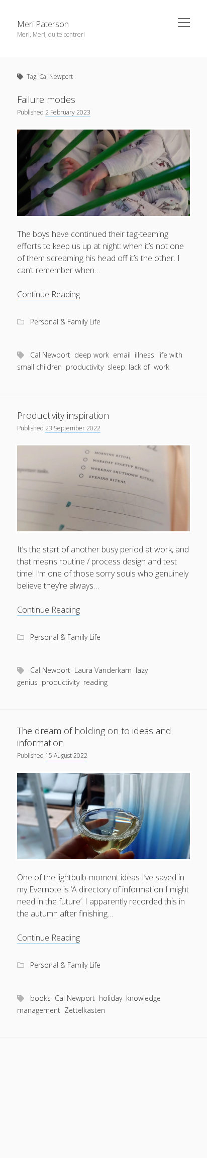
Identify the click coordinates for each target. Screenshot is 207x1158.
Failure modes (46, 99)
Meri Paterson (43, 24)
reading (95, 682)
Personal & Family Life (65, 321)
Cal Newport (50, 355)
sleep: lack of (129, 367)
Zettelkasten (84, 1010)
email (122, 355)
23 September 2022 (72, 428)
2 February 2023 (67, 112)
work (161, 367)
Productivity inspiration (63, 415)
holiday (110, 998)
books (40, 998)
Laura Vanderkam (103, 670)
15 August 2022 (66, 755)
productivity (85, 367)
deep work (91, 355)
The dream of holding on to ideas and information (94, 737)
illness (144, 355)
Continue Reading (48, 294)
